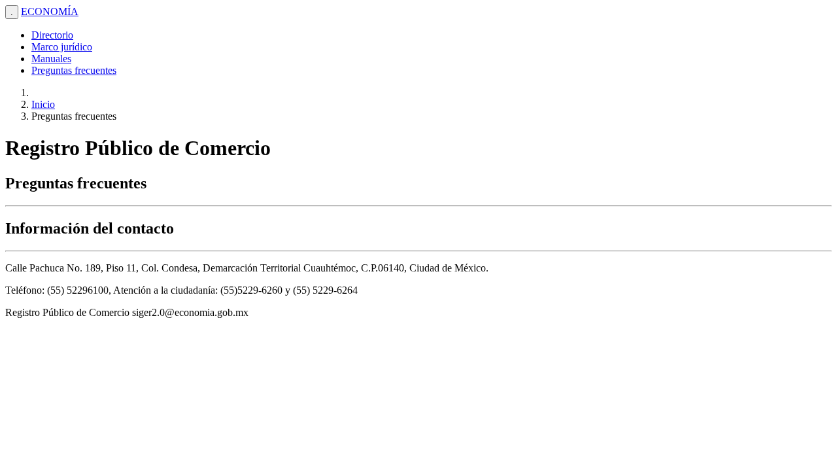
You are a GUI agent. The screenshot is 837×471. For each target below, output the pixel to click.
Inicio (43, 104)
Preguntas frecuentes (73, 70)
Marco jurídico (61, 46)
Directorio (52, 35)
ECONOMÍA (49, 11)
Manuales (51, 58)
